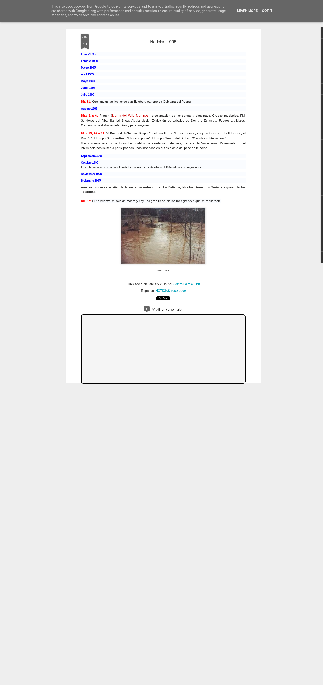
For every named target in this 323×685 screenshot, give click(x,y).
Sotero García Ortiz (186, 284)
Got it (267, 10)
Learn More (247, 10)
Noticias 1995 (163, 41)
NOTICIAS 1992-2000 (171, 290)
